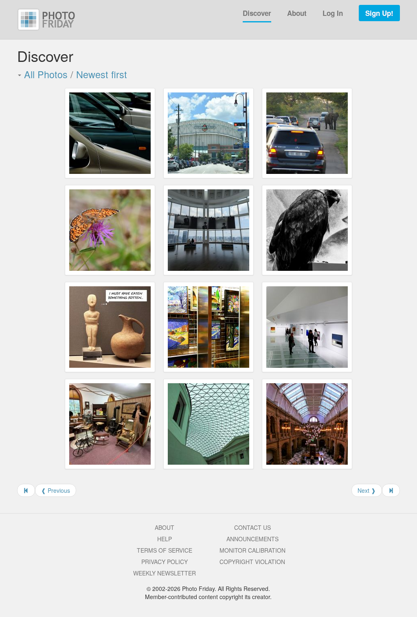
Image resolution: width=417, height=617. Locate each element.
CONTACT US (252, 527)
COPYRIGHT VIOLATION (252, 562)
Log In (333, 13)
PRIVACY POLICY (164, 562)
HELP (164, 539)
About (297, 13)
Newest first (101, 74)
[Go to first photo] (26, 490)
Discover (257, 13)
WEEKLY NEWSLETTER (164, 573)
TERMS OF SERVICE (164, 550)
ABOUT (164, 527)
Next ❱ (367, 490)
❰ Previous (55, 490)
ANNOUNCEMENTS (252, 539)
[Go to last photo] (391, 490)
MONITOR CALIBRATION (252, 550)
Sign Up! (379, 13)
